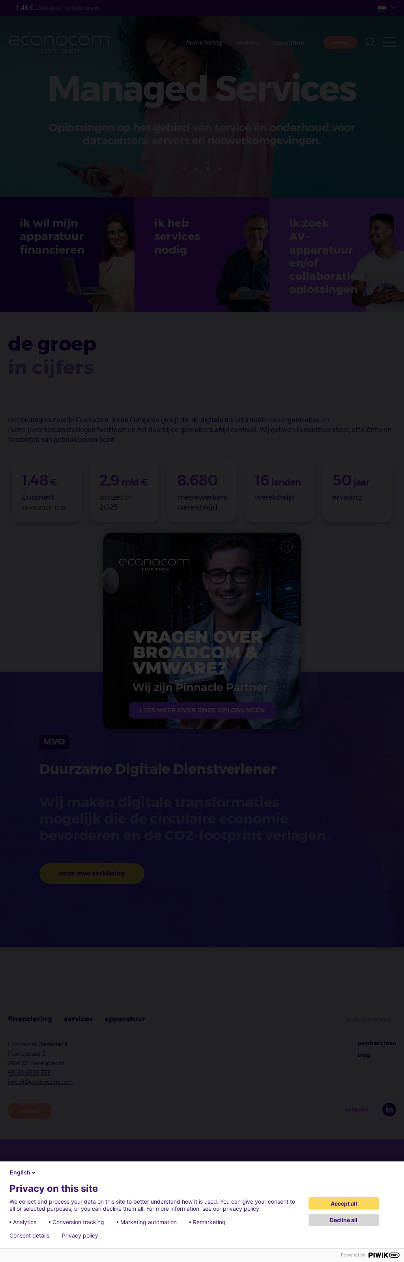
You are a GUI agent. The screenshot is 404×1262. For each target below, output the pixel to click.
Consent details (29, 1235)
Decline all (343, 1220)
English (20, 1172)
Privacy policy (80, 1235)
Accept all (344, 1203)
